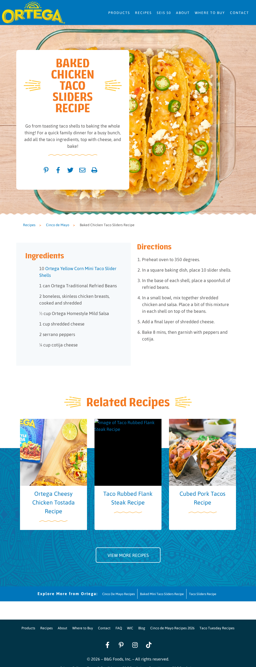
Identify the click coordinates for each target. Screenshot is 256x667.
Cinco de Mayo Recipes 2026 (172, 628)
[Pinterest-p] (121, 645)
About (183, 12)
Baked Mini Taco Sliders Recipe (162, 594)
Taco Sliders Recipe (202, 594)
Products (119, 12)
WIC (130, 628)
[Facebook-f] (107, 645)
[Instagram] (135, 645)
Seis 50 (164, 12)
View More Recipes (128, 555)
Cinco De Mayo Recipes (118, 594)
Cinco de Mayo (57, 224)
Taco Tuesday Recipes (217, 628)
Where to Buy (210, 12)
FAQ (119, 628)
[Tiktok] (148, 645)
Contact (239, 12)
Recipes (143, 12)
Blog (141, 628)
